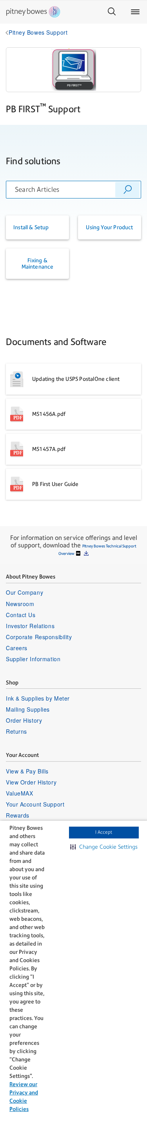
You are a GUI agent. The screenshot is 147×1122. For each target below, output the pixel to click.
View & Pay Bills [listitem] (27, 771)
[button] (104, 846)
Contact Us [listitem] (21, 614)
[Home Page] (33, 11)
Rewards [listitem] (17, 815)
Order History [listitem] (24, 720)
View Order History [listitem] (31, 782)
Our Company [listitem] (24, 592)
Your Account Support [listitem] (35, 804)
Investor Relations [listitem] (30, 625)
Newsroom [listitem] (20, 603)
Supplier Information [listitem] (33, 658)
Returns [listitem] (16, 731)
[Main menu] (135, 12)
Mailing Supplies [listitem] (28, 709)
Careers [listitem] (16, 647)
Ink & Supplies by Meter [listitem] (38, 698)
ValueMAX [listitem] (19, 793)
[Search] (111, 12)
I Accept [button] (103, 832)
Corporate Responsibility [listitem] (39, 636)
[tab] (37, 227)
